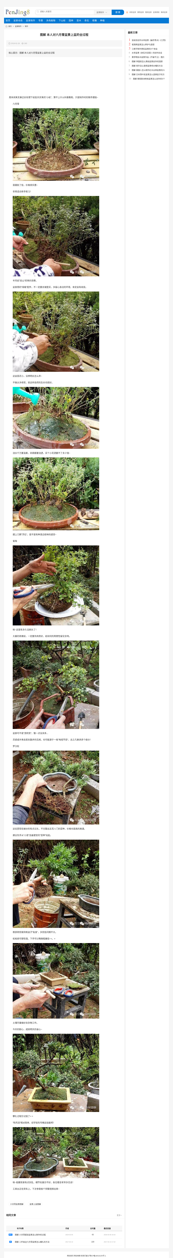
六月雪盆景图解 (16, 1204)
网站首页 (70, 1256)
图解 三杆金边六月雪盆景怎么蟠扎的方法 (32, 1242)
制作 (26, 26)
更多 (119, 1215)
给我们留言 (85, 1256)
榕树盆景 (148, 12)
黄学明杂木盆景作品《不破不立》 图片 (148, 57)
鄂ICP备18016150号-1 (97, 1256)
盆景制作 (18, 26)
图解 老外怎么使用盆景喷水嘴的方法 (147, 66)
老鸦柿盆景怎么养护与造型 (143, 44)
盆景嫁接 (156, 12)
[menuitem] (8, 20)
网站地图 (77, 1256)
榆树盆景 (164, 12)
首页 (10, 26)
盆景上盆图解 (35, 1204)
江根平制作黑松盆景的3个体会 (144, 49)
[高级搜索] (126, 12)
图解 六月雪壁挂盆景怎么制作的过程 (30, 1235)
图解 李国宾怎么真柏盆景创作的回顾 (147, 61)
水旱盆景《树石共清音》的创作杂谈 (147, 53)
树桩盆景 (132, 12)
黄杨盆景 (140, 12)
